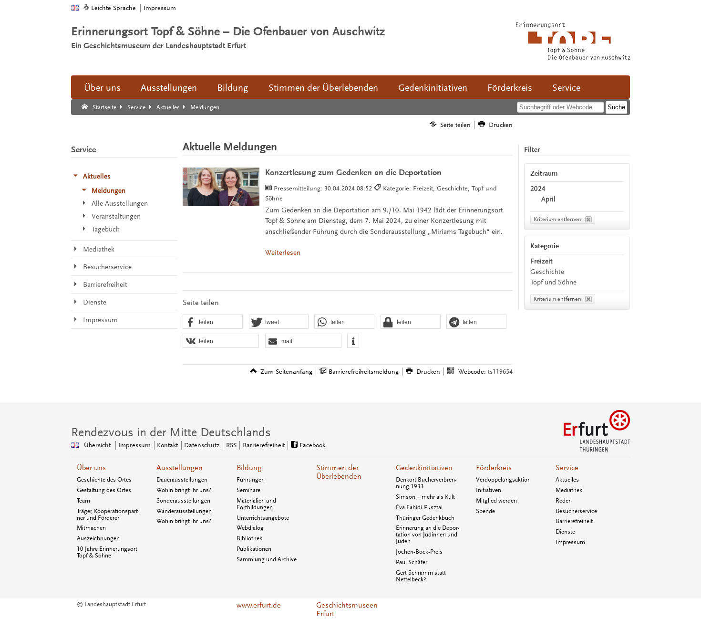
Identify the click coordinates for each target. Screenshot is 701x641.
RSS (231, 445)
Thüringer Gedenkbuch (425, 518)
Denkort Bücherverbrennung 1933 (426, 483)
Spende (485, 511)
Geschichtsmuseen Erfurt (347, 609)
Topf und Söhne (553, 282)
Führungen (251, 479)
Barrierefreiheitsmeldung (364, 371)
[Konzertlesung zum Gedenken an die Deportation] (221, 187)
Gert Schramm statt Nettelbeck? (421, 576)
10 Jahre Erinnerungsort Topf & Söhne (107, 552)
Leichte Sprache (113, 7)
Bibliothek (249, 538)
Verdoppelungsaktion (503, 479)
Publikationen (254, 549)
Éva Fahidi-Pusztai (419, 507)
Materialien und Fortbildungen (256, 504)
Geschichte (547, 272)
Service (566, 88)
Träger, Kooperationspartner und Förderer (108, 514)
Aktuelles (567, 479)
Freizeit (541, 261)
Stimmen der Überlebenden (323, 88)
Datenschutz (201, 445)
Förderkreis (509, 88)
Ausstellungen (169, 88)
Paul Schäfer (411, 562)
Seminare (248, 490)
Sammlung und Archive (267, 559)
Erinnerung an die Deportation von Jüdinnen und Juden (428, 535)
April (548, 199)
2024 (538, 189)
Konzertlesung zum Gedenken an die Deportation (353, 173)
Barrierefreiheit (264, 445)
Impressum (160, 7)
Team (83, 500)
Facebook (312, 445)
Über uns (102, 88)
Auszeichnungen (98, 538)
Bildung (232, 88)
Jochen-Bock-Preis (419, 551)
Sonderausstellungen (183, 500)
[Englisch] (75, 8)
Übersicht (97, 445)
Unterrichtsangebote (263, 518)
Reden (564, 500)
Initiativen (488, 490)
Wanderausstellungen (184, 511)
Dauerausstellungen (181, 479)
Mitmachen (91, 528)
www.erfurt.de (259, 605)
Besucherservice (576, 511)
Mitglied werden (496, 500)
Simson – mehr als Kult (425, 497)
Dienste (565, 531)
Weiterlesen (282, 253)
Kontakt (167, 445)
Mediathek (569, 490)
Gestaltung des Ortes (104, 490)
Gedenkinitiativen (432, 88)
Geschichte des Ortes (104, 479)
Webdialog (250, 528)
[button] (212, 322)
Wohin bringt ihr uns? (183, 490)
